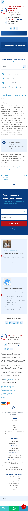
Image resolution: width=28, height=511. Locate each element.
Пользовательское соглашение (8, 390)
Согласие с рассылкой (6, 387)
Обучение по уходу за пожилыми (14, 434)
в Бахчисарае (14, 485)
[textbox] (13, 23)
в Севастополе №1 (14, 476)
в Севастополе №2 (14, 479)
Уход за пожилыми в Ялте (14, 455)
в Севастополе (14, 441)
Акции (14, 425)
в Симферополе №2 (14, 483)
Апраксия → (23, 175)
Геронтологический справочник (16, 59)
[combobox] (13, 23)
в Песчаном (14, 487)
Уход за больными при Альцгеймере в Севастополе (14, 463)
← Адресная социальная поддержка (4, 177)
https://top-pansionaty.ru (9, 379)
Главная (3, 59)
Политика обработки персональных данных (10, 384)
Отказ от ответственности (7, 389)
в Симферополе (14, 443)
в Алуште (14, 492)
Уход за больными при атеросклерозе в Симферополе (14, 466)
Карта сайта (3, 397)
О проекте (14, 420)
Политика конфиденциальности (8, 394)
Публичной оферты (19, 230)
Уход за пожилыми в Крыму (14, 457)
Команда (14, 429)
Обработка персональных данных (8, 392)
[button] (23, 506)
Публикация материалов (6, 393)
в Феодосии (14, 490)
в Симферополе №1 (14, 481)
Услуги (14, 427)
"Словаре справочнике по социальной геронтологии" (11, 168)
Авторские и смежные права (7, 386)
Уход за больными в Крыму (14, 469)
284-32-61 (15, 19)
